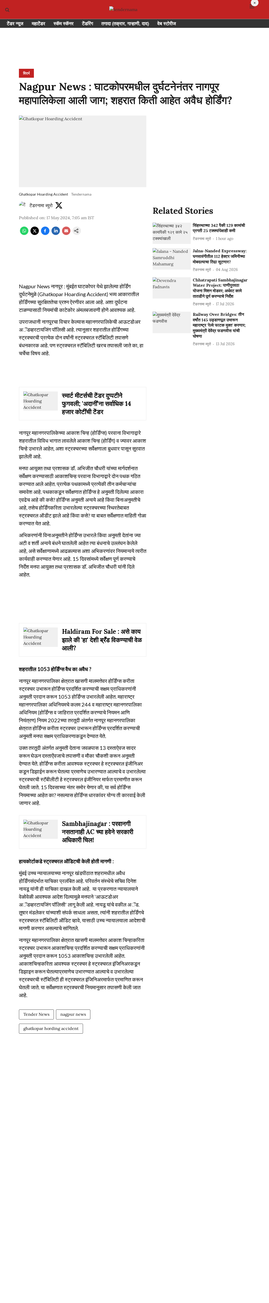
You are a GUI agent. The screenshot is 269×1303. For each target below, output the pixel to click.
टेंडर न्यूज (15, 23)
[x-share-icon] (34, 233)
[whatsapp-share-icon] (24, 233)
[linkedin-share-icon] (55, 233)
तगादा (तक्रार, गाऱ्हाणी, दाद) (125, 23)
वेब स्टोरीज (166, 23)
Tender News (36, 1014)
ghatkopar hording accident (51, 1028)
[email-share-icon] (66, 233)
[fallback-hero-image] (172, 233)
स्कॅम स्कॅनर (64, 23)
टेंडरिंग (87, 23)
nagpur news (73, 1014)
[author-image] (23, 205)
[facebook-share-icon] (45, 233)
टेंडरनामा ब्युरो (41, 205)
